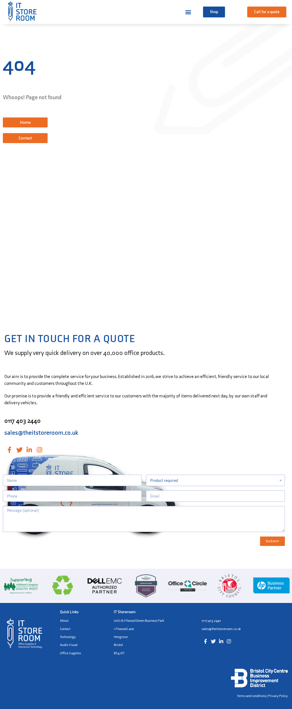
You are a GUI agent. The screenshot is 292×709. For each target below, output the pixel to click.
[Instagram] (39, 450)
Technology (68, 637)
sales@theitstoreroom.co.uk (41, 433)
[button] (214, 12)
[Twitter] (19, 450)
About (64, 621)
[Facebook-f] (9, 450)
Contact (65, 629)
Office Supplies (70, 653)
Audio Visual (69, 645)
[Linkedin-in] (29, 450)
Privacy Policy (278, 696)
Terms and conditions (251, 696)
